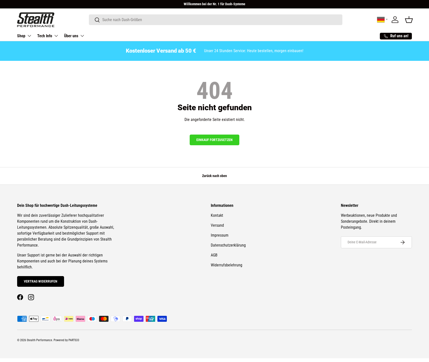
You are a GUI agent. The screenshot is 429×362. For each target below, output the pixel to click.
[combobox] (215, 19)
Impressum (219, 235)
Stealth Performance (39, 340)
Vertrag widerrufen (40, 281)
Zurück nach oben (214, 176)
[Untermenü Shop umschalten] (29, 36)
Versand (217, 225)
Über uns (71, 36)
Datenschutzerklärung (228, 245)
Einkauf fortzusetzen (214, 140)
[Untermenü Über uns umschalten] (82, 36)
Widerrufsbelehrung (226, 265)
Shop (21, 36)
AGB (214, 255)
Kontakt (217, 215)
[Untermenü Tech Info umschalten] (56, 36)
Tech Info (44, 36)
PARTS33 (74, 340)
